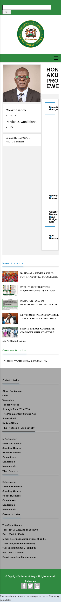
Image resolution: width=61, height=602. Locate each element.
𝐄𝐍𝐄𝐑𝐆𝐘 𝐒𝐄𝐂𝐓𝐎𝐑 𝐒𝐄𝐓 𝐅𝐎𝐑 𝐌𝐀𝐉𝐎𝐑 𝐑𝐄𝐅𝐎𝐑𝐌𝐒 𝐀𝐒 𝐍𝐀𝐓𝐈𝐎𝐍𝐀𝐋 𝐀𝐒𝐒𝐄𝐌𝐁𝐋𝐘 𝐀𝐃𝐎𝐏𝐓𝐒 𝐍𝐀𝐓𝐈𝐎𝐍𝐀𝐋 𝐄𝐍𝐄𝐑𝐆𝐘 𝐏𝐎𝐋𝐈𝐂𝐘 (38, 292)
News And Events (12, 486)
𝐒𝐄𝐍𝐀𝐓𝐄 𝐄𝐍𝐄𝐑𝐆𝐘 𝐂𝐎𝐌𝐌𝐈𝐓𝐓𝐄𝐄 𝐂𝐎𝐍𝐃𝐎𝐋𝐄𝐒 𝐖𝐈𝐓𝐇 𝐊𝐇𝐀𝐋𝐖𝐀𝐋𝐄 (37, 330)
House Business (11, 452)
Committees (9, 457)
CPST (5, 395)
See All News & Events (14, 341)
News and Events (12, 443)
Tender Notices (10, 404)
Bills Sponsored (52, 236)
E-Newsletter (9, 439)
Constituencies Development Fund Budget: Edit (52, 216)
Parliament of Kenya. (27, 576)
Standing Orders (11, 448)
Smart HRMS (9, 418)
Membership (9, 466)
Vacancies (8, 400)
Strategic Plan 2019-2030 (16, 409)
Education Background (52, 108)
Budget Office (10, 423)
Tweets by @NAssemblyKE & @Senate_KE (24, 360)
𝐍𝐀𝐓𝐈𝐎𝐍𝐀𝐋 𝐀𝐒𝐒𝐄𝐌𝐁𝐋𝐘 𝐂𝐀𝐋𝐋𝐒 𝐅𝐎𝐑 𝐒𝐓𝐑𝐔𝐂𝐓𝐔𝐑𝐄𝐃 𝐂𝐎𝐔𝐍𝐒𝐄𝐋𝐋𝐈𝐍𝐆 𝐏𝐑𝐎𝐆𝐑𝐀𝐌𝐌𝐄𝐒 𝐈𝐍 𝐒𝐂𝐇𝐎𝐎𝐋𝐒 (39, 277)
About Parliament (12, 391)
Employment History (52, 196)
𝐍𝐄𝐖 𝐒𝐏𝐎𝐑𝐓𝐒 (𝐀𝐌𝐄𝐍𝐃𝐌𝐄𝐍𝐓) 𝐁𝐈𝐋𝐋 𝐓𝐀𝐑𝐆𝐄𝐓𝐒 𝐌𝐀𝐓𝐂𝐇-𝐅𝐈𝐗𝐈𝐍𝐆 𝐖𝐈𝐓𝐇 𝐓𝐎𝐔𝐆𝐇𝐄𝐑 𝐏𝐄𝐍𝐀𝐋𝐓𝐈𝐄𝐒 (39, 318)
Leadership (8, 461)
